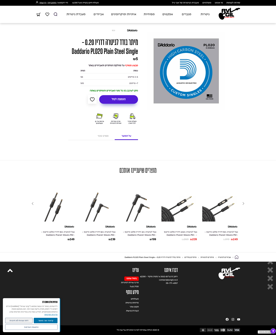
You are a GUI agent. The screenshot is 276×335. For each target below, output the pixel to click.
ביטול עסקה (131, 279)
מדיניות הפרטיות (50, 314)
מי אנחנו (219, 3)
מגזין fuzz (134, 287)
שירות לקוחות (233, 3)
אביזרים (99, 14)
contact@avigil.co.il (168, 280)
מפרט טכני (103, 136)
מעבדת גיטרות (76, 14)
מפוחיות (149, 14)
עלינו (135, 270)
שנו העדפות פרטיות (266, 332)
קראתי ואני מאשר (45, 320)
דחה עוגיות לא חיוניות (19, 320)
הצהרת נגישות (132, 311)
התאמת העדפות (31, 327)
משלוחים (206, 3)
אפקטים (167, 14)
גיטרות (205, 14)
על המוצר (126, 136)
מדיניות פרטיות (132, 303)
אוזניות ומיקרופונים (123, 14)
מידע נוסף (132, 292)
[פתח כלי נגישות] (273, 331)
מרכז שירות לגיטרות (130, 283)
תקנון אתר (134, 307)
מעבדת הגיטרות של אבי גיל (185, 3)
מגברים (186, 14)
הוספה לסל (119, 99)
